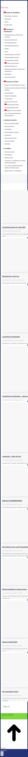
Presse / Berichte (6, 280)
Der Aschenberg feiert (10, 691)
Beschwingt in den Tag (10, 276)
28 (8, 706)
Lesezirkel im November (11, 337)
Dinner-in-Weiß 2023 (9, 642)
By (10, 231)
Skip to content (4, 7)
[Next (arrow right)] (2, 753)
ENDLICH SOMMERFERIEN (12, 501)
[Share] (2, 750)
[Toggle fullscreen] (4, 750)
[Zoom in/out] (6, 750)
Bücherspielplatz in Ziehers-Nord (14, 589)
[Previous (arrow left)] (1, 753)
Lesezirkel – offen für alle (11, 456)
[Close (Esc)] (1, 750)
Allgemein (4, 231)
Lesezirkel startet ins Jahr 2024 (13, 227)
